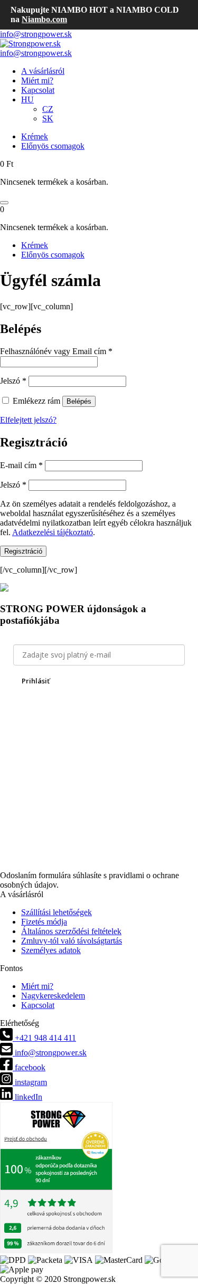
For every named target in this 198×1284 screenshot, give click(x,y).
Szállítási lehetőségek (56, 912)
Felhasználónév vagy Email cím (56, 351)
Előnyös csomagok (52, 145)
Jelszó (13, 380)
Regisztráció (23, 551)
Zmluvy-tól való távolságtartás (71, 940)
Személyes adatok (51, 950)
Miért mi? (37, 80)
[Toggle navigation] (4, 202)
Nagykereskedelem (53, 995)
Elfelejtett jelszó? (28, 419)
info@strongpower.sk (36, 34)
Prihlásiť (36, 681)
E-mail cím (21, 465)
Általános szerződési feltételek (71, 931)
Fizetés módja (44, 921)
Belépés (79, 401)
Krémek (34, 136)
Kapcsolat (37, 89)
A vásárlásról (42, 70)
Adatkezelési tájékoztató (52, 532)
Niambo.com (44, 19)
